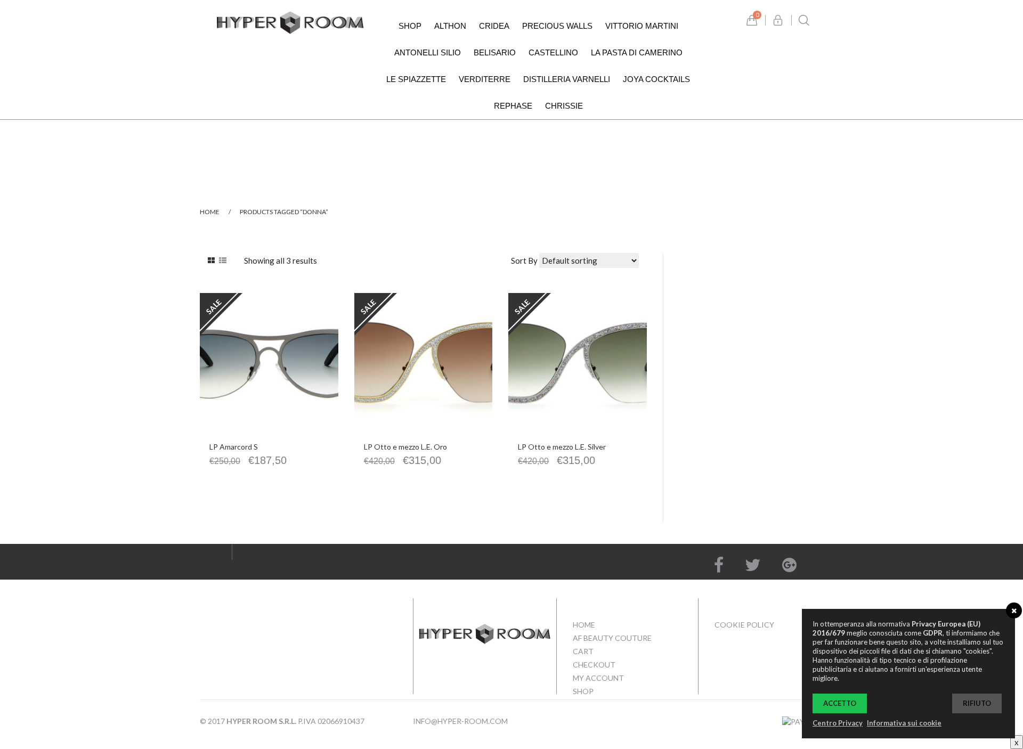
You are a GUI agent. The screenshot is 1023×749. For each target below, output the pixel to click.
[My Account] (778, 20)
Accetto (839, 703)
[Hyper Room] (290, 21)
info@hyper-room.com (460, 721)
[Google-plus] (789, 564)
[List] (222, 260)
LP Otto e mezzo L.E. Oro (405, 446)
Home (210, 212)
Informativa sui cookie (904, 723)
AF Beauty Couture (612, 637)
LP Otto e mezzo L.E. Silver (562, 446)
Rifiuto (977, 703)
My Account (598, 677)
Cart (583, 651)
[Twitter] (753, 564)
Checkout (594, 664)
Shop (583, 691)
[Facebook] (718, 564)
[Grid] (211, 260)
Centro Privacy (838, 723)
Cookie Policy (744, 624)
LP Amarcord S (233, 446)
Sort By (524, 260)
